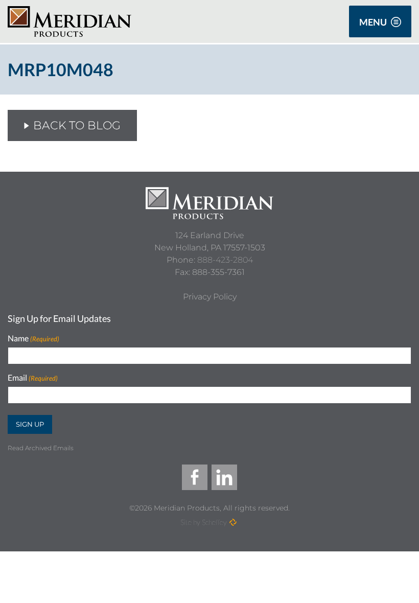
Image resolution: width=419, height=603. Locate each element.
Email (33, 378)
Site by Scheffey (203, 522)
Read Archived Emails (41, 448)
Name (33, 338)
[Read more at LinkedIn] (224, 477)
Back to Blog (77, 125)
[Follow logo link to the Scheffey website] (233, 522)
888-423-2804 (225, 260)
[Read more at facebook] (194, 477)
